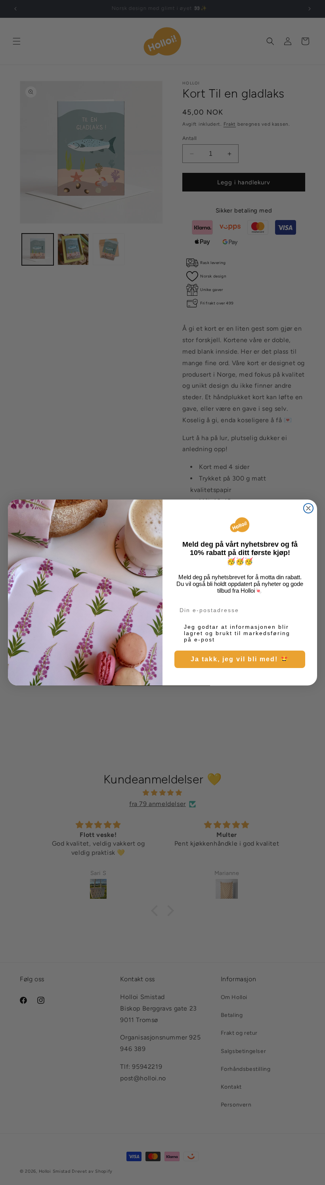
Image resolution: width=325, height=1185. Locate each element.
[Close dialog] (308, 508)
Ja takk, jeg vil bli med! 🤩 (240, 659)
